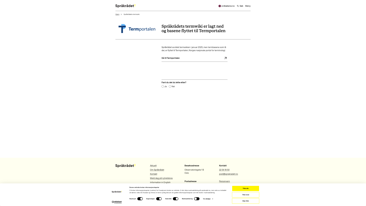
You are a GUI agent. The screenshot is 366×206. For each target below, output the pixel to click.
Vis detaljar (207, 199)
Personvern (224, 181)
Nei (173, 86)
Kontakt (153, 174)
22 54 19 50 (224, 170)
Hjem (117, 14)
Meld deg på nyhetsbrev (161, 178)
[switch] (159, 198)
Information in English (160, 182)
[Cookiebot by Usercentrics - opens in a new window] (116, 202)
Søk (241, 6)
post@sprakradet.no (228, 174)
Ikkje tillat (245, 201)
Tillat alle (246, 188)
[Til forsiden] (125, 6)
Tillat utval (245, 195)
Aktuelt (153, 165)
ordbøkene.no (228, 6)
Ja (165, 86)
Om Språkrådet (157, 170)
